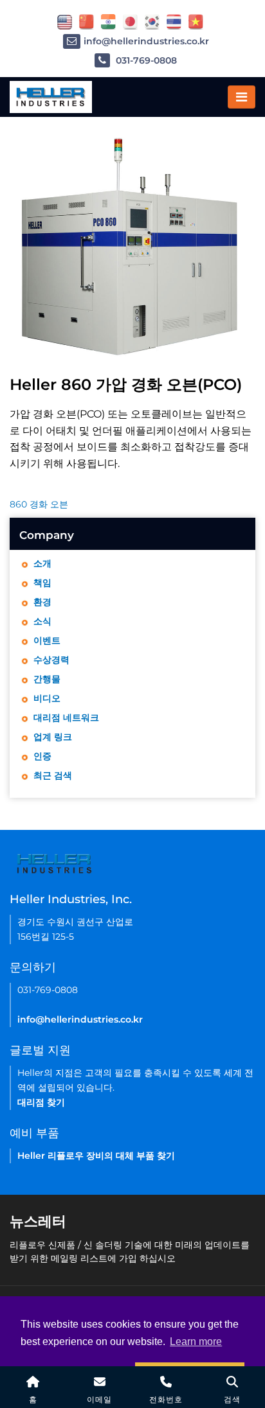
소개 (42, 563)
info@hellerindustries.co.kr (146, 41)
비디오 (46, 698)
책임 (42, 582)
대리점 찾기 (41, 1102)
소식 (42, 621)
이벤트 (46, 640)
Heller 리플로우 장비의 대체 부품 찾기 (96, 1155)
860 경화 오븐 (39, 504)
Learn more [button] (196, 1341)
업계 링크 (52, 737)
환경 (42, 602)
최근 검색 (52, 775)
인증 (42, 756)
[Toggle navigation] (241, 97)
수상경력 (51, 659)
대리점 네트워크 (66, 717)
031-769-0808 (145, 60)
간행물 (46, 679)
